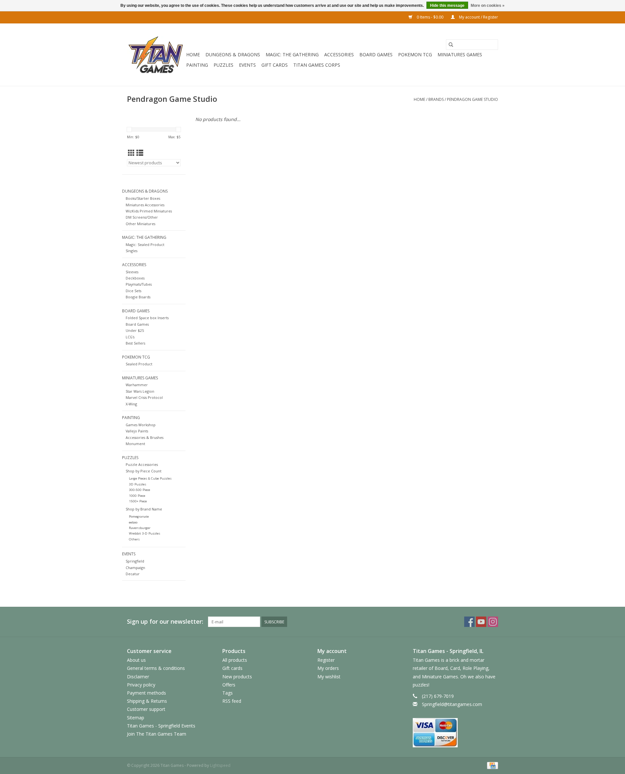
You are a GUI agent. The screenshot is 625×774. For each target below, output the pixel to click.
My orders (328, 668)
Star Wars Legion (140, 391)
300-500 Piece (139, 490)
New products (237, 676)
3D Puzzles (137, 484)
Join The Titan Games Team (156, 734)
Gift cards (274, 65)
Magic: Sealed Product (145, 244)
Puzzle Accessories (142, 464)
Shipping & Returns (147, 701)
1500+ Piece (138, 501)
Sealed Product (139, 363)
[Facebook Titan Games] (469, 622)
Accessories (339, 54)
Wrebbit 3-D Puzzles (144, 533)
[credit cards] (455, 732)
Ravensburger (139, 528)
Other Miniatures (140, 223)
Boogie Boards (138, 296)
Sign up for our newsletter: (165, 621)
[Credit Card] (491, 765)
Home (193, 54)
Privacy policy (141, 685)
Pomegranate (139, 516)
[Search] (451, 44)
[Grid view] (131, 152)
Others (134, 539)
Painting (197, 65)
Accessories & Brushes (144, 437)
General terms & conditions (156, 668)
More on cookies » (488, 5)
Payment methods (146, 693)
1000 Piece (137, 496)
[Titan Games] (155, 54)
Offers (228, 685)
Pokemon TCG (415, 54)
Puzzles (223, 65)
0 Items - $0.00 (430, 17)
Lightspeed (220, 765)
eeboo (133, 522)
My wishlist (328, 676)
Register (326, 660)
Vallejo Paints (137, 430)
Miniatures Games (460, 54)
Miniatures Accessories (145, 204)
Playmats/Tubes (139, 284)
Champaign (135, 567)
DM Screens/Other (142, 217)
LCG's (130, 336)
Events (247, 65)
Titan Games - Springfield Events (161, 726)
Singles (131, 250)
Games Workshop (141, 424)
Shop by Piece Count (143, 470)
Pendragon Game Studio (472, 99)
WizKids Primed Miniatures (149, 211)
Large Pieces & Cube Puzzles (150, 478)
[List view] (139, 152)
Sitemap (135, 717)
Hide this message (447, 5)
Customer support (146, 709)
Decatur (133, 573)
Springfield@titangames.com (452, 704)
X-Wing (131, 403)
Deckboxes (135, 278)
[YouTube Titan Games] (481, 622)
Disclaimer (138, 676)
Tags (227, 693)
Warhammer (137, 384)
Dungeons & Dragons (232, 54)
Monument (135, 443)
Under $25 (135, 330)
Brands (436, 99)
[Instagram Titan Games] (493, 622)
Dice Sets (133, 290)
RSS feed (231, 701)
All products (234, 660)
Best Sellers (135, 343)
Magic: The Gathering (292, 54)
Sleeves (132, 271)
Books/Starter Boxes (143, 198)
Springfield (135, 561)
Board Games (376, 54)
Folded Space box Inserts (147, 317)
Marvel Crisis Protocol (144, 397)
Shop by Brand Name (144, 509)
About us (136, 660)
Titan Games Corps (316, 65)
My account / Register (478, 17)
